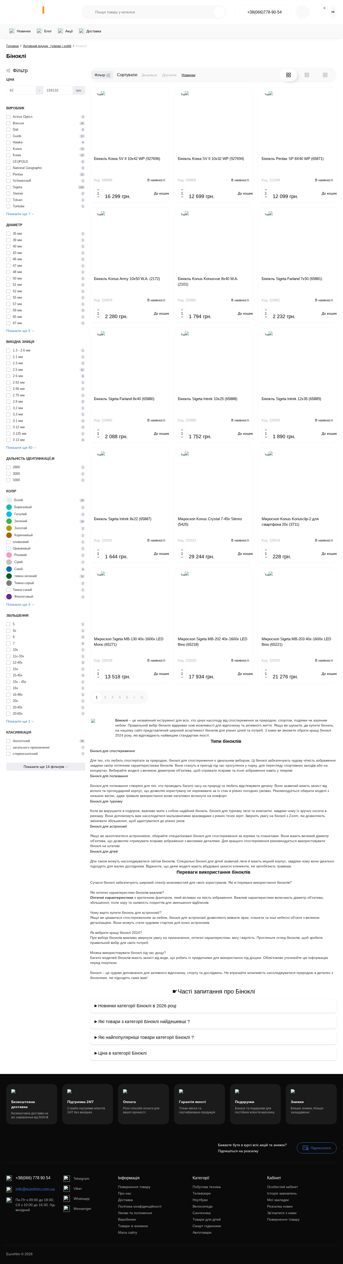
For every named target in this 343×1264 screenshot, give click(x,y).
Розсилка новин (280, 1206)
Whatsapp (82, 1199)
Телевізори (202, 1193)
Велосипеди (203, 1206)
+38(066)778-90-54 (264, 12)
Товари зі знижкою (133, 1226)
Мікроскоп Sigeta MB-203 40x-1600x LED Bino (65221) (296, 642)
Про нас (124, 1193)
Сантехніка (202, 1213)
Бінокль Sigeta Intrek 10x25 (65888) (207, 399)
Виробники (127, 1219)
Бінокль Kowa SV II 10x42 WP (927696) (127, 158)
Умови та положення (135, 1213)
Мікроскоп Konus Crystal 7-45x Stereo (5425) (210, 521)
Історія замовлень (282, 1193)
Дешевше (149, 75)
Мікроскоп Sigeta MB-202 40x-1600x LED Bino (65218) (212, 642)
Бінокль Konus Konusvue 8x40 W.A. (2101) (208, 281)
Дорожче (169, 75)
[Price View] (325, 75)
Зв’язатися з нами (282, 1213)
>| (141, 697)
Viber (78, 1189)
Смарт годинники (207, 1226)
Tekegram (81, 1179)
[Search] (219, 12)
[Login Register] (302, 12)
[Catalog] (67, 12)
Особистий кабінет (282, 1187)
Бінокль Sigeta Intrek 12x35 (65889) (291, 399)
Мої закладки (278, 1200)
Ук (332, 12)
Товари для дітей (207, 1219)
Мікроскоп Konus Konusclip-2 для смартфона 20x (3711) (290, 521)
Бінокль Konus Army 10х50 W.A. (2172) (127, 279)
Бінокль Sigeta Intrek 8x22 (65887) (122, 519)
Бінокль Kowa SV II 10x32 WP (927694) (211, 158)
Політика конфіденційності (139, 1206)
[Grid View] (288, 75)
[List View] (306, 75)
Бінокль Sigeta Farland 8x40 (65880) (124, 399)
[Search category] (88, 12)
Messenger (82, 1209)
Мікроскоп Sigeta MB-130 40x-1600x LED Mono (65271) (128, 642)
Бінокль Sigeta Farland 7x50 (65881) (292, 279)
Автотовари (202, 1232)
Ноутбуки (200, 1200)
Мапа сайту (127, 1232)
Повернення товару (134, 1187)
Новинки (188, 75)
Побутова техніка (207, 1187)
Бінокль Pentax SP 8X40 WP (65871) (293, 158)
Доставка (125, 1200)
